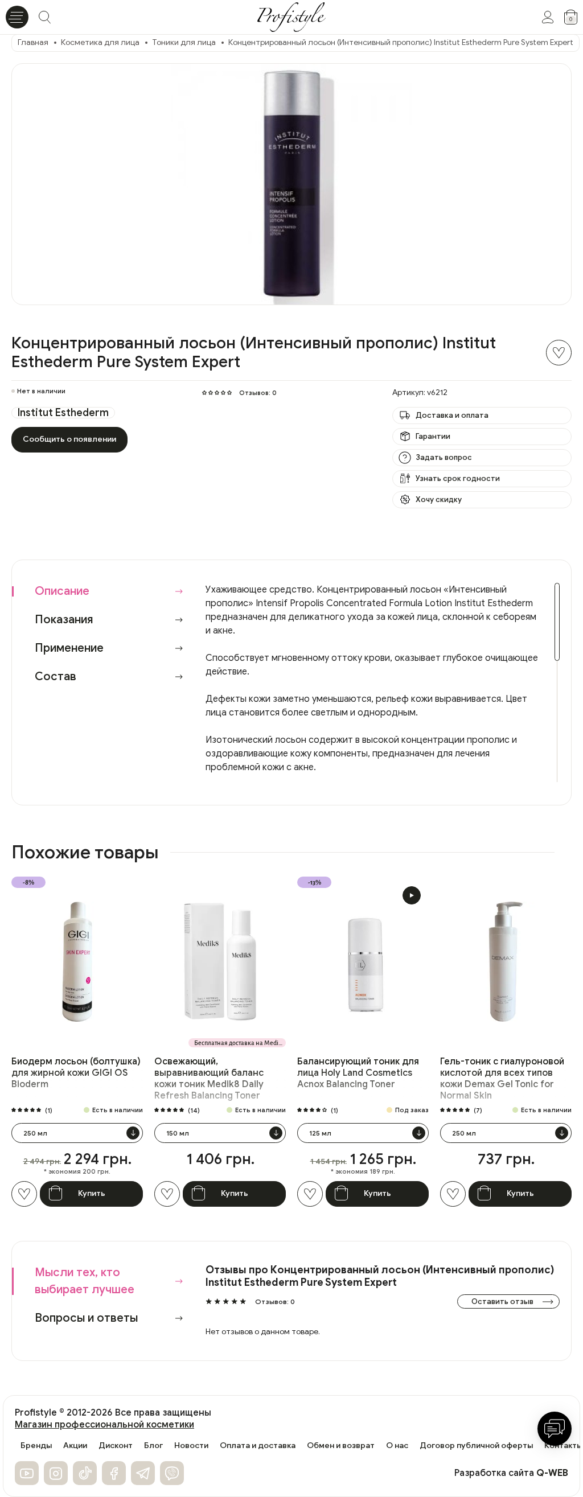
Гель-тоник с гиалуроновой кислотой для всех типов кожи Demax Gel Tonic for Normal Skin (502, 1078)
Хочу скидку (439, 499)
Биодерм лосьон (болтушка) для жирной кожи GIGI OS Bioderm (76, 1073)
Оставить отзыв (502, 1301)
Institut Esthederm (63, 412)
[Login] (548, 17)
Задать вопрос (444, 457)
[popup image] (291, 184)
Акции (75, 1446)
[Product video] (412, 895)
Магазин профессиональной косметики (104, 1424)
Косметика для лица (100, 42)
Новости (191, 1446)
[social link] (27, 1473)
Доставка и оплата (452, 415)
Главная (33, 42)
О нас (397, 1446)
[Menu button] (17, 17)
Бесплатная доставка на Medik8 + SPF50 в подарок (240, 1042)
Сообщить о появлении (69, 439)
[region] (383, 682)
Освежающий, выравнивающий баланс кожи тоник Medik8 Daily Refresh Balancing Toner (209, 1078)
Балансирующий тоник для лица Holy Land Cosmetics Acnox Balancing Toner (358, 1073)
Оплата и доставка (257, 1446)
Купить (91, 1193)
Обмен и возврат (341, 1446)
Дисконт (115, 1446)
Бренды (36, 1446)
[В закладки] (559, 352)
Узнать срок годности (458, 478)
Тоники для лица (184, 42)
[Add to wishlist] (24, 1194)
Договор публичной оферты (476, 1446)
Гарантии (433, 436)
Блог (153, 1446)
